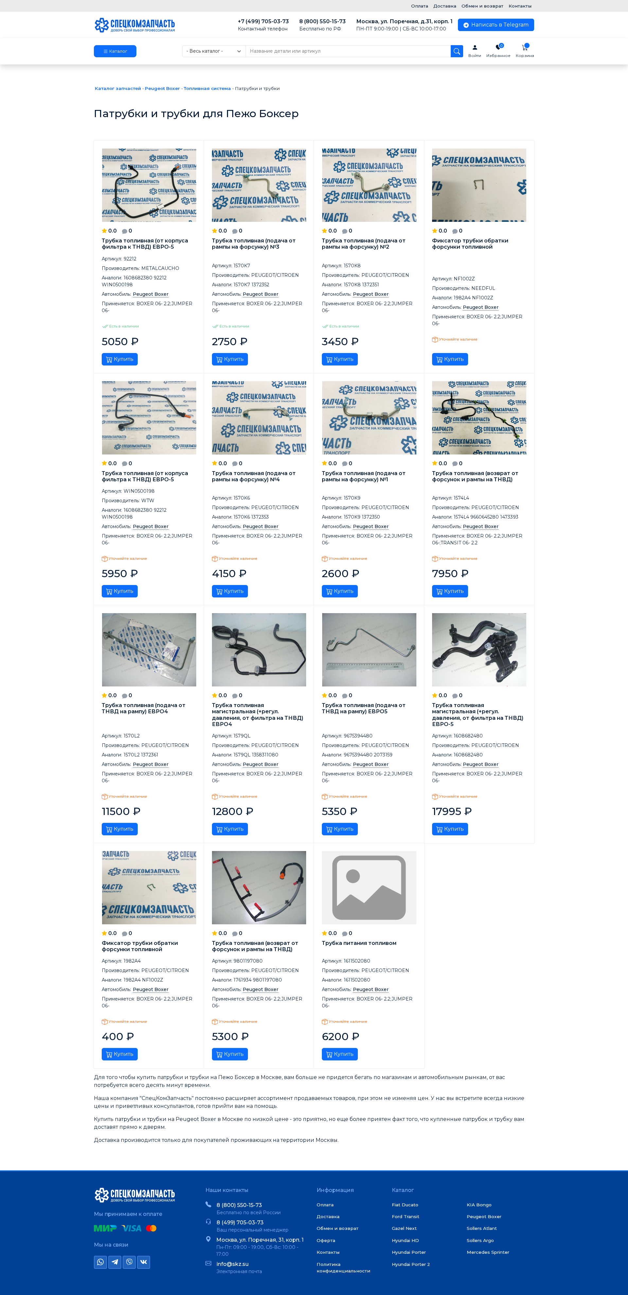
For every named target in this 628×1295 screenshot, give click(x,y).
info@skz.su (233, 1264)
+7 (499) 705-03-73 (263, 25)
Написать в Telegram (499, 25)
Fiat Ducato (405, 1204)
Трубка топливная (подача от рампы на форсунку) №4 (254, 476)
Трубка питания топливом (359, 943)
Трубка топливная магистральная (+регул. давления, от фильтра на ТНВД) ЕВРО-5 (477, 714)
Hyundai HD (405, 1240)
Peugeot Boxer (484, 1216)
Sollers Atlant (482, 1228)
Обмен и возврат (482, 6)
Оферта (326, 1240)
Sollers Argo (480, 1240)
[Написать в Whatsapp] (100, 1262)
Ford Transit (405, 1216)
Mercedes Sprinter (488, 1252)
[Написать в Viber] (129, 1262)
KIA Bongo (479, 1204)
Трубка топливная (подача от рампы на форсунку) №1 (364, 476)
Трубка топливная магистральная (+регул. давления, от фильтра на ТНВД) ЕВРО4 (257, 714)
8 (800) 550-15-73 (322, 25)
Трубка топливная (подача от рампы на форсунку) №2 (364, 244)
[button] (115, 51)
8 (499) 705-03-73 (240, 1222)
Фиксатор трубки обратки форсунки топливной (470, 244)
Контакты (520, 6)
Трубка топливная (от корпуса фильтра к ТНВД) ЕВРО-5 (145, 244)
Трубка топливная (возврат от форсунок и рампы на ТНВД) (475, 476)
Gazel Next (404, 1228)
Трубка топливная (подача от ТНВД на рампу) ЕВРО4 (143, 708)
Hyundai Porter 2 (411, 1264)
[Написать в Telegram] (114, 1262)
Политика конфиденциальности (343, 1267)
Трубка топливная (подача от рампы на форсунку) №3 (254, 244)
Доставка (444, 6)
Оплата (419, 6)
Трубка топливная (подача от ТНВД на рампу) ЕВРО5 (364, 708)
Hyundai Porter (409, 1252)
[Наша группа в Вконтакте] (143, 1262)
